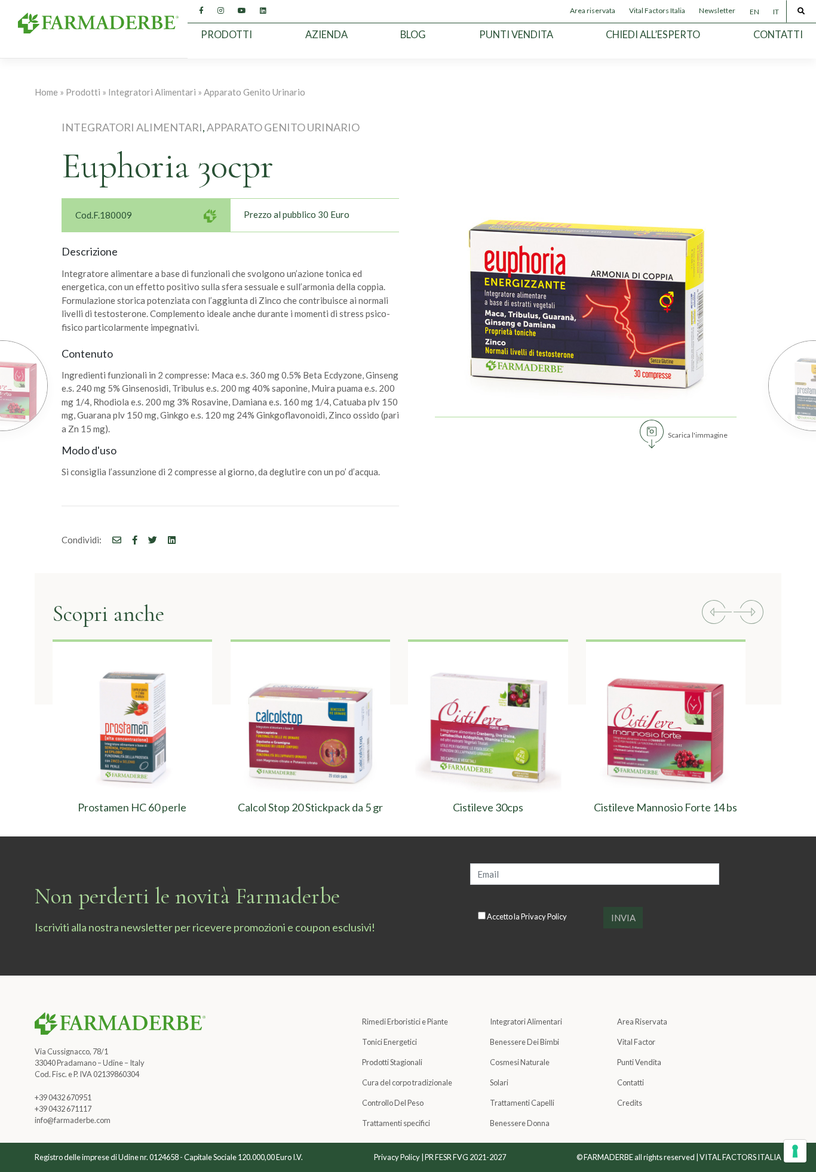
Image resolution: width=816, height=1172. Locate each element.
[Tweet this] (148, 539)
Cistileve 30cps (488, 807)
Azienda (326, 35)
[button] (717, 613)
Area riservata (592, 10)
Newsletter (717, 10)
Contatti (778, 35)
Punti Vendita (516, 35)
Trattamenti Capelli (522, 1103)
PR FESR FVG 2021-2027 (465, 1157)
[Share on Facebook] (112, 539)
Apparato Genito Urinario (254, 92)
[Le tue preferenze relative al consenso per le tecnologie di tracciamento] (795, 1151)
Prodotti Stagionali (392, 1062)
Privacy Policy (544, 916)
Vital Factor (636, 1042)
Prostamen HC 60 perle (132, 807)
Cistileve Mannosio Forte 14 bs (665, 807)
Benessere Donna (520, 1123)
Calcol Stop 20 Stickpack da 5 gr (310, 807)
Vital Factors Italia (657, 10)
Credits (629, 1103)
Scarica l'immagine (698, 434)
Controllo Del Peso (393, 1103)
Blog (413, 35)
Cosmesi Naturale (520, 1062)
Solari (499, 1082)
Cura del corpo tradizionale (407, 1082)
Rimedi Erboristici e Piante (405, 1021)
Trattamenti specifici (396, 1123)
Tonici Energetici (389, 1042)
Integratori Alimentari (152, 92)
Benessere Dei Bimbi (524, 1042)
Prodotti (226, 35)
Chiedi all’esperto (653, 35)
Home (46, 92)
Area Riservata (642, 1021)
